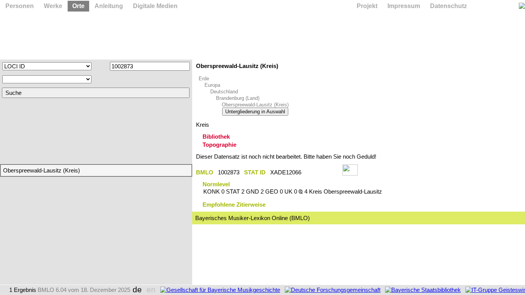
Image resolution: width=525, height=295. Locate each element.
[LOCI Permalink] (322, 172)
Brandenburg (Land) (237, 98)
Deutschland (224, 91)
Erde (204, 78)
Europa (212, 85)
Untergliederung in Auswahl (255, 111)
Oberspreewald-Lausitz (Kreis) (255, 105)
